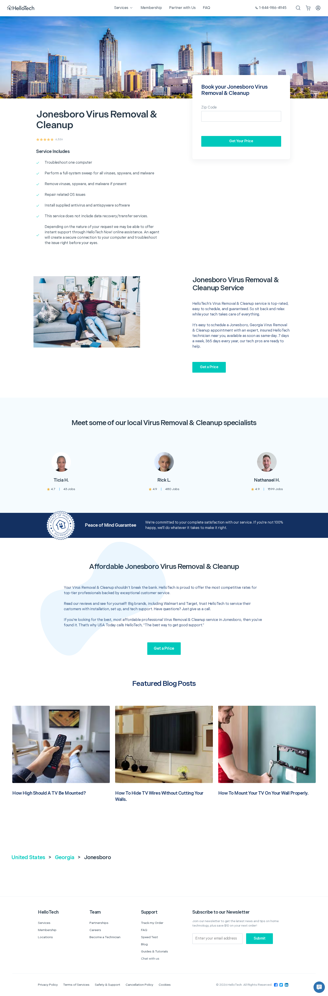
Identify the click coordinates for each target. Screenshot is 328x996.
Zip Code (209, 107)
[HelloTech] (21, 8)
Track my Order (152, 923)
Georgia (65, 857)
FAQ (144, 930)
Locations (45, 937)
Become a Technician (104, 937)
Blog (144, 944)
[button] (319, 987)
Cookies (165, 985)
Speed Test (149, 937)
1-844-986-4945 (272, 8)
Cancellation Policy (139, 985)
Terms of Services (76, 985)
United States (28, 857)
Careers (95, 930)
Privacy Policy (48, 985)
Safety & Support (107, 985)
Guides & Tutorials (154, 951)
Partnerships (98, 923)
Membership (47, 930)
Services (44, 923)
